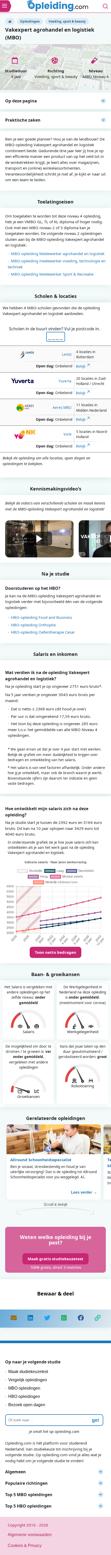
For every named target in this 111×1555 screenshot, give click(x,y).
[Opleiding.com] (9, 21)
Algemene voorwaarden (30, 1534)
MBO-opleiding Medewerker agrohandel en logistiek (58, 253)
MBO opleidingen (24, 1388)
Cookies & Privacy (25, 1545)
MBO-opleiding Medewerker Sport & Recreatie (52, 274)
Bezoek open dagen (26, 1405)
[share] (30, 1318)
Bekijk (80, 366)
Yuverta (65, 381)
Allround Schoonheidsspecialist (41, 1159)
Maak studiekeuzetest (28, 1371)
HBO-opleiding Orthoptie (33, 624)
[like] (81, 1318)
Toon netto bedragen (55, 952)
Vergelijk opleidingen (27, 1380)
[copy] (97, 1318)
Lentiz (67, 354)
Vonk (68, 434)
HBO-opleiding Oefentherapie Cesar (43, 632)
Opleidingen (30, 21)
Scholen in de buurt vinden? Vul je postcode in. (55, 329)
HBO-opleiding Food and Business (41, 617)
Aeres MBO (62, 407)
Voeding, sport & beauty (67, 21)
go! (95, 1420)
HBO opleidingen (24, 1396)
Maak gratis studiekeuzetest (55, 1258)
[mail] (14, 1318)
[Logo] (58, 6)
